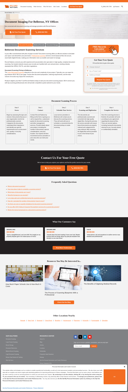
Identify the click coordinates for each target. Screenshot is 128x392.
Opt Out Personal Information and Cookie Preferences (17, 388)
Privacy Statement (38, 388)
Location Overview (11, 45)
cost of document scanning (16, 72)
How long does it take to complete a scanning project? (24, 189)
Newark (22, 320)
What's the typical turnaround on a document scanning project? (27, 210)
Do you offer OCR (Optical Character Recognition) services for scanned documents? (33, 207)
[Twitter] (80, 337)
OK (114, 377)
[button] (124, 367)
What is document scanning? (16, 186)
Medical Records (39, 45)
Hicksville (86, 320)
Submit (94, 346)
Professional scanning (38, 55)
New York (31, 320)
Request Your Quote (103, 79)
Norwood (39, 320)
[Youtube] (90, 337)
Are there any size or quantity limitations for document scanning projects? (30, 204)
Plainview (77, 320)
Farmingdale (95, 320)
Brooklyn (57, 320)
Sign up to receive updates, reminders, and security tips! (91, 342)
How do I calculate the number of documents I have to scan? (26, 201)
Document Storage (52, 45)
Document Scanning (25, 45)
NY (13, 12)
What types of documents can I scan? (19, 192)
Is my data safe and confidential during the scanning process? (27, 198)
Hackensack (67, 320)
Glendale (105, 320)
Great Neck (48, 320)
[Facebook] (75, 337)
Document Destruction (67, 45)
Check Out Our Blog (64, 302)
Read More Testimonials (64, 248)
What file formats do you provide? (18, 195)
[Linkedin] (85, 337)
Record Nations (8, 12)
